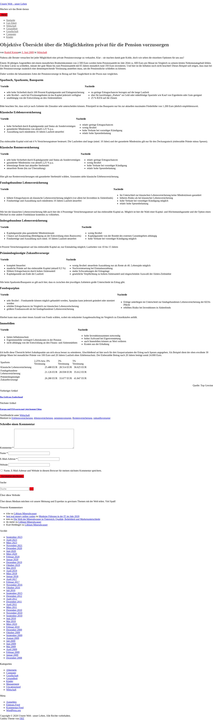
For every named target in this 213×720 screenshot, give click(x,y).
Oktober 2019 (13, 565)
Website (4, 464)
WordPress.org (13, 710)
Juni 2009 (11, 643)
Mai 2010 (11, 621)
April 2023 (11, 540)
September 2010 (14, 615)
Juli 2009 (10, 641)
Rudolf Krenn (11, 52)
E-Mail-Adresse (8, 459)
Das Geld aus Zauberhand (11, 397)
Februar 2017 (12, 582)
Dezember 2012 (14, 596)
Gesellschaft (12, 31)
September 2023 (14, 537)
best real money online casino (20, 516)
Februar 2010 (12, 627)
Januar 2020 (12, 559)
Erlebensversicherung (22, 418)
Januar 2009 (12, 655)
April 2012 (11, 599)
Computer (11, 34)
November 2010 (14, 613)
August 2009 (12, 638)
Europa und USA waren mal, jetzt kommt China (21, 409)
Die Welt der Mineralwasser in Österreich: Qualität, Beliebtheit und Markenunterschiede (57, 519)
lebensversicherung (43, 418)
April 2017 (11, 579)
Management (12, 684)
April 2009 (11, 649)
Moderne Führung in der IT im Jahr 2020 (59, 516)
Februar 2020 (12, 556)
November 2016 (14, 584)
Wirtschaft (11, 25)
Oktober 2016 (13, 587)
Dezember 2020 (14, 548)
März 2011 (11, 607)
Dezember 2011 (14, 601)
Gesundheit (11, 28)
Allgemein (11, 670)
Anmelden (11, 702)
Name (4, 453)
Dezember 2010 (14, 610)
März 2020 (11, 554)
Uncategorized (13, 687)
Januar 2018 (12, 576)
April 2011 (11, 604)
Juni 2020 (11, 551)
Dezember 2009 (14, 629)
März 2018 (11, 573)
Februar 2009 (12, 652)
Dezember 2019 (14, 562)
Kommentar (7, 447)
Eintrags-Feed (13, 704)
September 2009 (14, 635)
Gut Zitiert (11, 23)
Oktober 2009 (13, 632)
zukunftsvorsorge (101, 418)
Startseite (10, 20)
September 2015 (14, 593)
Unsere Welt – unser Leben (13, 3)
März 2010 (11, 624)
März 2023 (11, 542)
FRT (22, 718)
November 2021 (14, 545)
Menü (3, 15)
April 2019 (11, 570)
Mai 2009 (11, 646)
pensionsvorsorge (62, 418)
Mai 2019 (11, 568)
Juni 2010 (11, 618)
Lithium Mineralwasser (25, 513)
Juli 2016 (10, 590)
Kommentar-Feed (15, 707)
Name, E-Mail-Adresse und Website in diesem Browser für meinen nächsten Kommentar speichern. (53, 470)
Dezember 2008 (14, 658)
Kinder (9, 37)
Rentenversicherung (82, 418)
